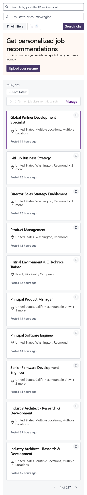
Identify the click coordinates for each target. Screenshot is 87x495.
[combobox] (43, 7)
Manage (71, 101)
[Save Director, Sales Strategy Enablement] (76, 191)
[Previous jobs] (54, 487)
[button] (17, 92)
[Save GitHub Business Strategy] (76, 156)
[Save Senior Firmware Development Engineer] (76, 365)
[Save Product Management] (76, 227)
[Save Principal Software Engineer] (76, 333)
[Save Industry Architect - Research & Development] (76, 406)
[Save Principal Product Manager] (76, 297)
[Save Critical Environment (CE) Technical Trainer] (76, 260)
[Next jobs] (76, 487)
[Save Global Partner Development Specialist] (76, 115)
